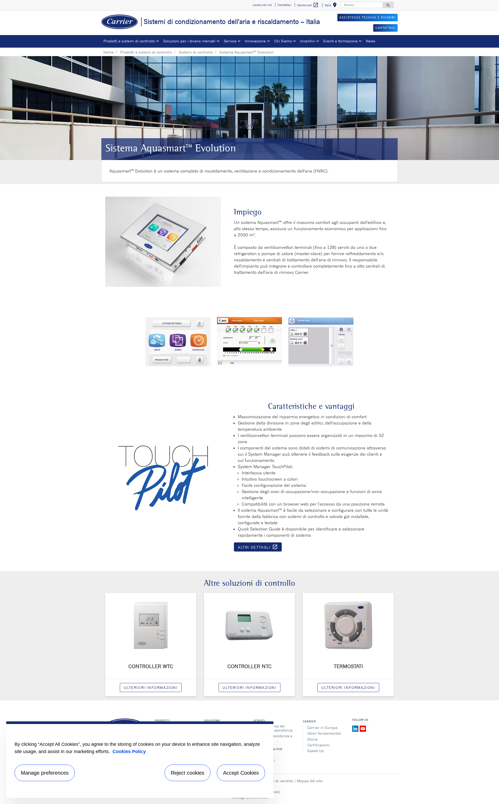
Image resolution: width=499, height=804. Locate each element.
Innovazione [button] (255, 41)
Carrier (309, 721)
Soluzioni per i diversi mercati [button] (189, 41)
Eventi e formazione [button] (340, 41)
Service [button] (230, 41)
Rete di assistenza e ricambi (275, 738)
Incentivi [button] (307, 41)
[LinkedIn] (356, 728)
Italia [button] (332, 6)
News (370, 41)
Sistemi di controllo (196, 52)
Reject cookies (187, 773)
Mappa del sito (310, 781)
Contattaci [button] (284, 5)
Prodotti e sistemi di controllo (146, 52)
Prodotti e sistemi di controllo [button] (129, 41)
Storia (312, 739)
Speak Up (315, 750)
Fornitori (265, 754)
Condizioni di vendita (274, 781)
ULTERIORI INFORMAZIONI (151, 687)
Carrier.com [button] (308, 5)
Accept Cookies (241, 773)
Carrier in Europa (322, 727)
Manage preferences (45, 773)
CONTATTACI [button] (385, 28)
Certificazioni (318, 745)
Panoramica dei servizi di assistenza (275, 728)
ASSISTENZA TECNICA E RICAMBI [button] (367, 17)
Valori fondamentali (324, 733)
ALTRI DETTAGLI (260, 548)
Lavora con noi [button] (262, 5)
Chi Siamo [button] (283, 41)
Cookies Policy (129, 751)
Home (108, 52)
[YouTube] (363, 728)
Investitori (266, 760)
